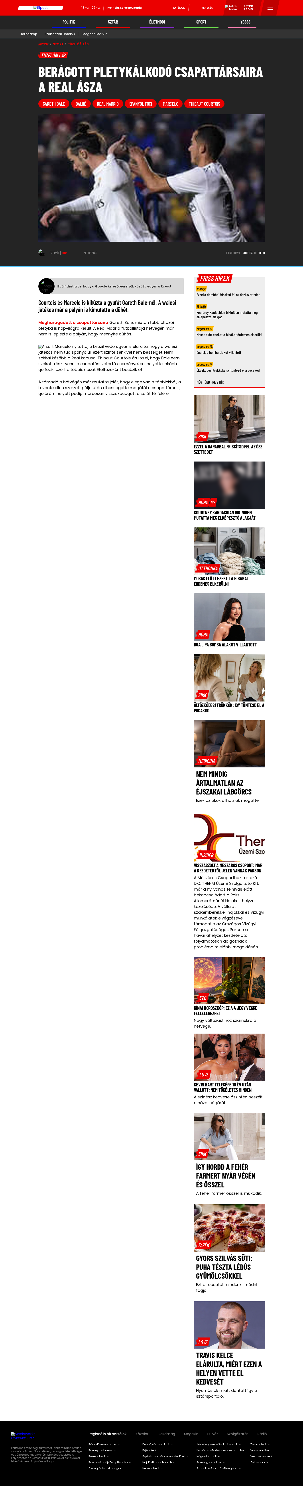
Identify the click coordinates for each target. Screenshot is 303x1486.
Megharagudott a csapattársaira (73, 322)
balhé (81, 103)
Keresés (207, 8)
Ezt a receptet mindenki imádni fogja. (226, 1287)
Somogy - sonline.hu (211, 1462)
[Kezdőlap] (40, 8)
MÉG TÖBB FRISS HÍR (210, 382)
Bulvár (212, 1434)
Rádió (262, 1434)
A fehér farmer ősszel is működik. (229, 1193)
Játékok (179, 8)
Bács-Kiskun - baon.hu (104, 1444)
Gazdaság (166, 1434)
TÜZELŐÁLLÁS (78, 44)
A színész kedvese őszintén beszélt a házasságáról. (228, 1100)
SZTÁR (113, 21)
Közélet (142, 1434)
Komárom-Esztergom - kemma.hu (220, 1450)
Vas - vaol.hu (259, 1450)
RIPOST (43, 44)
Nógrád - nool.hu (208, 1456)
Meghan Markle (95, 34)
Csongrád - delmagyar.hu (107, 1468)
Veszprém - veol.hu (263, 1456)
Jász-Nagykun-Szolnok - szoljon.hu (221, 1444)
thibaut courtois (204, 103)
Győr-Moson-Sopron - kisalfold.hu (165, 1456)
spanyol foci (140, 103)
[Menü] (270, 8)
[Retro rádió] (229, 8)
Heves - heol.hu (152, 1468)
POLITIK (69, 21)
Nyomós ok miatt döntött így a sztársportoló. (226, 1393)
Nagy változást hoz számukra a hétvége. (225, 1023)
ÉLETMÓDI (157, 21)
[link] (202, 436)
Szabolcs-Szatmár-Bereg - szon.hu (221, 1468)
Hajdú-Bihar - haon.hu (158, 1462)
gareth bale (54, 103)
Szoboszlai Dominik (60, 34)
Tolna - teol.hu (260, 1444)
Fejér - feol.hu (151, 1450)
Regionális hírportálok (108, 1434)
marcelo (170, 103)
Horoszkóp (28, 34)
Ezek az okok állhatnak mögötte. (227, 800)
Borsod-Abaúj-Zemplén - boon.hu (112, 1462)
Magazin (191, 1434)
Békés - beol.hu (99, 1456)
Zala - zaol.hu (260, 1462)
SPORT (201, 21)
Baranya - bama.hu (102, 1450)
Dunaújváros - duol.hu (157, 1444)
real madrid (108, 103)
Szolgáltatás (237, 1434)
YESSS (245, 21)
